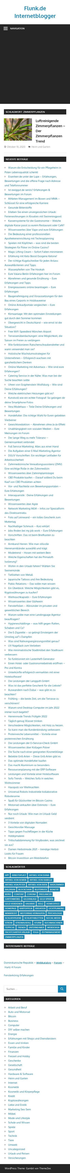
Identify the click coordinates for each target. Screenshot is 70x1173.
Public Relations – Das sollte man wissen (31, 583)
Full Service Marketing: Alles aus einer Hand (33, 446)
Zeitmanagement (51, 932)
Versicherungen (17, 1158)
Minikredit (11, 913)
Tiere (11, 1140)
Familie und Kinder (19, 1047)
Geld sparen (46, 899)
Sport (11, 1131)
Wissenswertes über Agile (23, 504)
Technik (12, 1135)
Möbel (11, 1113)
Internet (12, 1082)
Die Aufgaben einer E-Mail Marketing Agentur (34, 450)
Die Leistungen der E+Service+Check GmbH (33, 743)
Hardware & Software (20, 1074)
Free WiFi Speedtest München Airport (29, 331)
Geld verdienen (13, 903)
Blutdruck (41, 889)
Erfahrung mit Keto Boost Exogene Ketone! (32, 256)
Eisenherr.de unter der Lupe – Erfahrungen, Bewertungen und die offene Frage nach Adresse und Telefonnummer (32, 181)
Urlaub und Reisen (18, 1153)
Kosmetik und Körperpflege (24, 1091)
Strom (8, 922)
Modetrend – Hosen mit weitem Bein (29, 552)
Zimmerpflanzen (14, 937)
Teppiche (10, 927)
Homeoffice (53, 903)
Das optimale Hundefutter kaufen (27, 760)
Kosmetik (13, 1087)
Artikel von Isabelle (41, 880)
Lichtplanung (56, 908)
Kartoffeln (26, 908)
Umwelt (12, 1144)
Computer (13, 1025)
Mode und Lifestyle (19, 1118)
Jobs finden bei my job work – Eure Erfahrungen (35, 530)
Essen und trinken (18, 1043)
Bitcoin (12, 1016)
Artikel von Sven (37, 884)
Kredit (11, 1096)
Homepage (10, 908)
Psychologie (55, 913)
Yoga (36, 932)
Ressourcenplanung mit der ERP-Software (32, 769)
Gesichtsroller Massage (21, 827)
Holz (40, 903)
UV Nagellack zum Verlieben (24, 645)
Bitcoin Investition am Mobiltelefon (28, 858)
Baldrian (10, 889)
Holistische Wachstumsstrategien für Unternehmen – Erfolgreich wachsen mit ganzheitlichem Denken (28, 358)
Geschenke (14, 1060)
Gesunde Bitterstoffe (20, 207)
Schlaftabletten (33, 918)
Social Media (53, 918)
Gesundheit (14, 1069)
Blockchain (25, 889)
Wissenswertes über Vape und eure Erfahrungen (35, 229)
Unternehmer (36, 927)
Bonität (54, 889)
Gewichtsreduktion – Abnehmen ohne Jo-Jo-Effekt (36, 424)
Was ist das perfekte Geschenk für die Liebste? (34, 685)
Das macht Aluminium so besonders (28, 765)
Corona (31, 894)
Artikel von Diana (39, 875)
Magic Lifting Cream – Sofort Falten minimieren (35, 251)
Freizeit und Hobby (19, 1056)
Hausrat (30, 903)
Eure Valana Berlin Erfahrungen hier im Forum (34, 273)
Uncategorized (16, 1149)
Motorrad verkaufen (32, 913)
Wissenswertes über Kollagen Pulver (29, 747)
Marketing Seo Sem (19, 1109)
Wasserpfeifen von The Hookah (26, 269)
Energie (12, 1034)
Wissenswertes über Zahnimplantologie (31, 473)
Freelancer (45, 894)
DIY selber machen (19, 1029)
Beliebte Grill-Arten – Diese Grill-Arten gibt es (34, 756)
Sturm (37, 922)
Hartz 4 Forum (13, 967)
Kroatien (40, 908)
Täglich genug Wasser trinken (25, 721)
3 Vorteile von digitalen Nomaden (27, 822)
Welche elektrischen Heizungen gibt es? (31, 393)
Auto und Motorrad (19, 1012)
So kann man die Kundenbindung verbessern (34, 729)
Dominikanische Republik (18, 962)
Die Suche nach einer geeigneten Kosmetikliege (35, 751)
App (7, 875)
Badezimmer (57, 884)
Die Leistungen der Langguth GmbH (28, 681)
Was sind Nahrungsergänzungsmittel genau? (33, 641)
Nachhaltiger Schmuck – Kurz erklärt (28, 526)
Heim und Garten (40, 146)
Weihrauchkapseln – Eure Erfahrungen (30, 597)
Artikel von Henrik (16, 880)
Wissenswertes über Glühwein (25, 601)
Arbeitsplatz (19, 875)
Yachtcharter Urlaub (17, 932)
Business (13, 1020)
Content (19, 894)
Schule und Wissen (19, 1122)
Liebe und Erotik (17, 1104)
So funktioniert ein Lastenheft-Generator (31, 659)
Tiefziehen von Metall (20, 574)
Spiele (11, 1127)
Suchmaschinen (53, 922)
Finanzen (13, 1051)
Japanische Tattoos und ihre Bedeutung (30, 579)
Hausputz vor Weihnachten (23, 787)
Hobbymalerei (16, 836)
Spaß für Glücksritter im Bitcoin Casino (30, 800)
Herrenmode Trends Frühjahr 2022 (27, 716)
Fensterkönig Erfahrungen (19, 975)
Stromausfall (23, 922)
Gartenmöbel (12, 899)
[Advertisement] (35, 69)
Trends (22, 927)
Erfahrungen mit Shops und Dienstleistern (32, 1038)
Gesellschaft (15, 1065)
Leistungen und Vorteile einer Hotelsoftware (33, 774)
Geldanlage (30, 899)
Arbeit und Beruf (17, 1007)
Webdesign (53, 927)
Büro (8, 894)
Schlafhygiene (13, 918)
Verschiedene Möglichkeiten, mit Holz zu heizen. (36, 725)
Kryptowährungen (18, 1100)
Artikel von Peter (15, 884)
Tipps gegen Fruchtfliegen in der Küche (30, 831)
